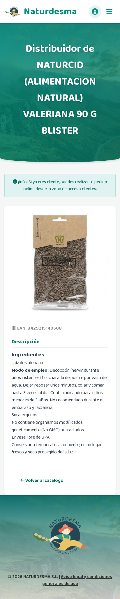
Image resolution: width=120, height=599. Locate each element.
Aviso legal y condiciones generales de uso (77, 580)
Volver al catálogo (43, 480)
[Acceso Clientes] (95, 11)
